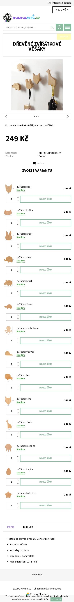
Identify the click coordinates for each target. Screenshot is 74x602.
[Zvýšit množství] (18, 197)
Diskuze (28, 527)
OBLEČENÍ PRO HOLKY (49, 153)
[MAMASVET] (37, 17)
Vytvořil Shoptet (39, 594)
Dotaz (41, 163)
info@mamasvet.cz (61, 2)
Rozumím (56, 599)
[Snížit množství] (18, 201)
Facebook (37, 574)
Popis (10, 527)
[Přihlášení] (59, 27)
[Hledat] (52, 27)
